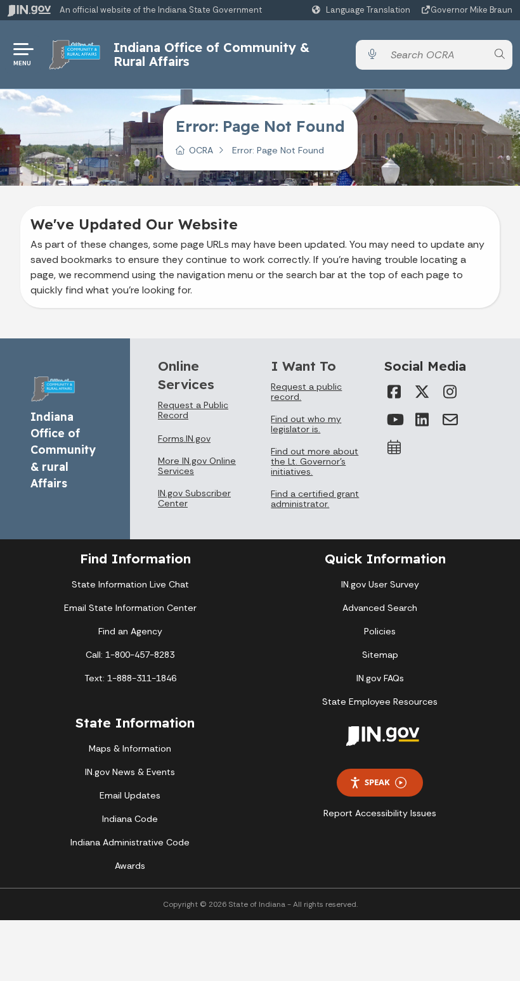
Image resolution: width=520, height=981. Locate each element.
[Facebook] (394, 392)
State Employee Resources (380, 701)
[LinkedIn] (422, 419)
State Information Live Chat (130, 584)
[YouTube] (394, 419)
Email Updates (130, 795)
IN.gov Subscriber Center (194, 498)
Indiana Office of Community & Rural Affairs (211, 54)
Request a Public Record (193, 410)
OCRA (201, 150)
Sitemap (380, 654)
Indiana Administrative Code (130, 842)
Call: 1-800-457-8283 (130, 654)
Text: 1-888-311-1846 (130, 678)
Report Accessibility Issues (379, 813)
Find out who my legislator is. (306, 424)
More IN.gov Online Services (197, 466)
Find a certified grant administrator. (315, 499)
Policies (380, 631)
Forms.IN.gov (184, 438)
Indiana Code (130, 818)
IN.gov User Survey (380, 584)
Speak (377, 782)
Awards (130, 865)
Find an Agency (130, 631)
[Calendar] (394, 447)
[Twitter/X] (422, 392)
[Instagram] (450, 392)
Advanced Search (379, 607)
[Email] (450, 419)
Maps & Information (130, 748)
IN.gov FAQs (380, 678)
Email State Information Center (130, 607)
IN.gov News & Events (130, 772)
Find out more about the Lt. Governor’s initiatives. (314, 461)
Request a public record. (306, 392)
